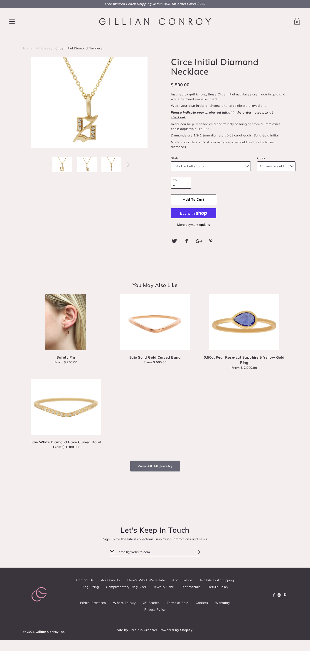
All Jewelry (44, 48)
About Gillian (182, 580)
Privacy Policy (155, 609)
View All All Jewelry (155, 466)
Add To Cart (193, 199)
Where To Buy (124, 603)
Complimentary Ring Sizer (126, 587)
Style (175, 158)
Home (27, 48)
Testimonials (190, 587)
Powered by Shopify (176, 630)
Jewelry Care (164, 587)
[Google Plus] (199, 241)
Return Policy (218, 587)
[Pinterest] (211, 241)
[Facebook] (186, 241)
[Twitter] (174, 241)
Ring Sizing (90, 587)
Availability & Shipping (216, 580)
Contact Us (85, 580)
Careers (202, 603)
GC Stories (151, 603)
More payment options (193, 225)
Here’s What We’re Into (146, 580)
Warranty (222, 603)
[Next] (128, 164)
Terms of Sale (177, 603)
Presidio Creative (143, 630)
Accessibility (110, 580)
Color (261, 158)
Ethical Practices (93, 603)
